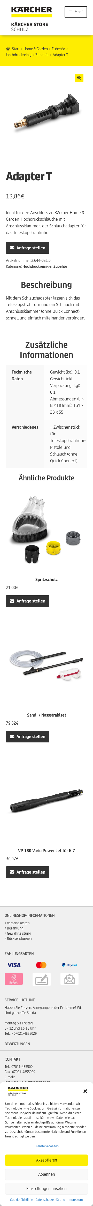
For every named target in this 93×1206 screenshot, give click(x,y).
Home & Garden (36, 49)
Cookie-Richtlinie (21, 1200)
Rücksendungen (19, 938)
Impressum (75, 1200)
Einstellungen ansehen (46, 1188)
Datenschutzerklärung (50, 1200)
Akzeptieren (46, 1160)
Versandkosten (18, 923)
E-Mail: (10, 1077)
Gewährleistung (19, 933)
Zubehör (58, 49)
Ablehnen (46, 1174)
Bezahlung (15, 928)
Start (16, 49)
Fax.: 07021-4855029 (20, 1072)
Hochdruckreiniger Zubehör (27, 55)
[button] (85, 1091)
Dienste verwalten (47, 1146)
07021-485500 (22, 1066)
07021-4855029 (25, 1033)
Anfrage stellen (31, 248)
